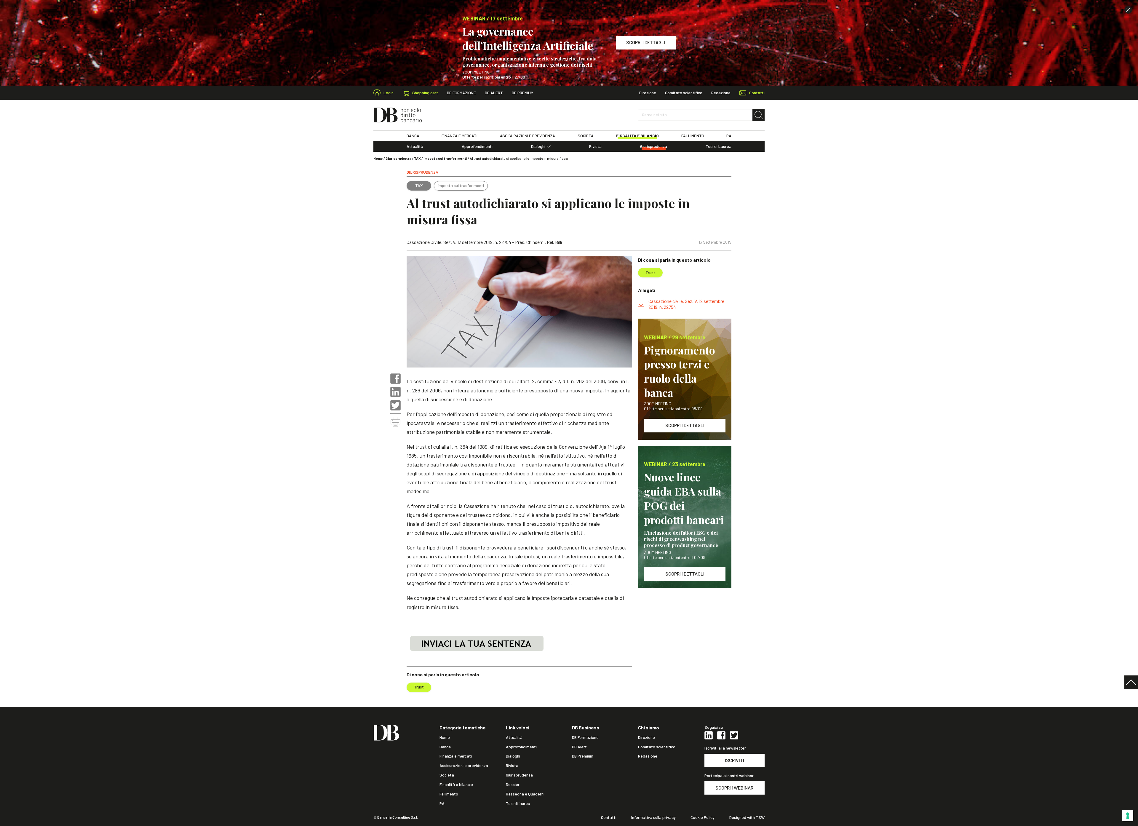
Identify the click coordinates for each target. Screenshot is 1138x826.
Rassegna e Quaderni (525, 794)
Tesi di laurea (518, 803)
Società (446, 775)
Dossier (513, 784)
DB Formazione (461, 92)
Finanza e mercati (455, 756)
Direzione (647, 92)
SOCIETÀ (586, 135)
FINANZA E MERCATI (459, 135)
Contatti (608, 817)
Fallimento (448, 794)
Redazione (721, 92)
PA (728, 135)
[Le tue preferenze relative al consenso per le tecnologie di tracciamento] (1127, 815)
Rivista (595, 146)
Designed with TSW (747, 817)
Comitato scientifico (683, 92)
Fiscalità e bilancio (456, 784)
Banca (445, 746)
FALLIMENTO (692, 135)
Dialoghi (538, 146)
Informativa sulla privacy (653, 817)
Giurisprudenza (653, 146)
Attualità (415, 146)
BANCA (413, 135)
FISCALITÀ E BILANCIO (637, 135)
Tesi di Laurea (718, 146)
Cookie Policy (703, 817)
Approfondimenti (477, 146)
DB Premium (522, 92)
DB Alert (494, 92)
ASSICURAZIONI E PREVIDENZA (527, 135)
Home (378, 158)
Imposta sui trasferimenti (445, 158)
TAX (417, 158)
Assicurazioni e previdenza (463, 765)
